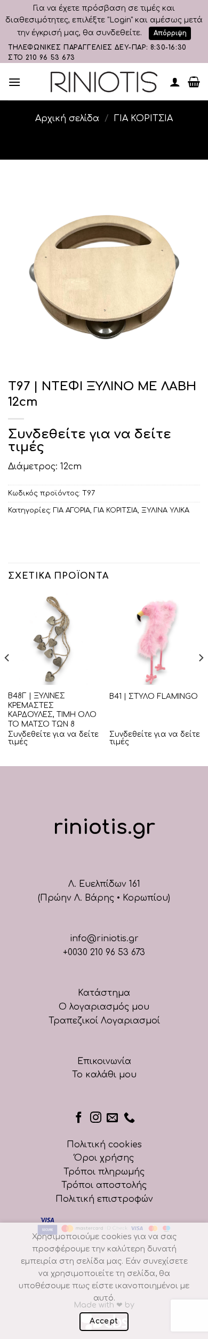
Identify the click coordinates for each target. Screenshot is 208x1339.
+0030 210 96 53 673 (104, 952)
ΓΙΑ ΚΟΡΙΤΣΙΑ (143, 118)
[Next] (200, 679)
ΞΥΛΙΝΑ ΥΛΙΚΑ (165, 510)
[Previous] (7, 679)
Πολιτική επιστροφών (104, 1199)
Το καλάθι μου (104, 1075)
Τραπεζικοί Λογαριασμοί (104, 1021)
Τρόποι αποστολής (104, 1185)
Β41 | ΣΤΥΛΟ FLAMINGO (153, 696)
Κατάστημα (104, 993)
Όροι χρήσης (104, 1158)
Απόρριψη (170, 33)
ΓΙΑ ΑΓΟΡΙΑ (71, 510)
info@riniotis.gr (104, 938)
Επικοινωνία (104, 1061)
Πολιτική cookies (104, 1144)
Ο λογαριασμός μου (104, 1007)
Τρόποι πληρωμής (104, 1172)
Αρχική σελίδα (67, 118)
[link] (104, 82)
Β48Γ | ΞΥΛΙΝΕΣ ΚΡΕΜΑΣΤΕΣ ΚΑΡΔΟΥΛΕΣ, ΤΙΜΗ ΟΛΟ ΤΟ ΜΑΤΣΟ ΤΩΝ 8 (52, 710)
